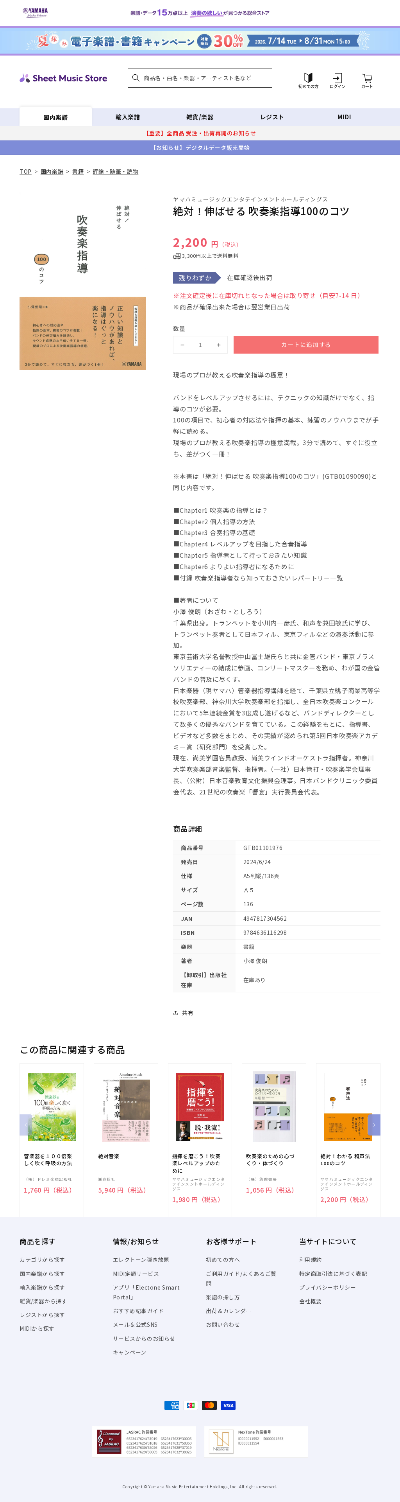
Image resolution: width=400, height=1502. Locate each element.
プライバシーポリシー (327, 1287)
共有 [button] (187, 1013)
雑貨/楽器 (199, 117)
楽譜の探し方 (223, 1297)
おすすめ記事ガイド (138, 1311)
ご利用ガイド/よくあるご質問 (241, 1278)
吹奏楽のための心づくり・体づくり (270, 1160)
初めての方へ (223, 1259)
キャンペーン (130, 1352)
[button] (200, 78)
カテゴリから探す (42, 1259)
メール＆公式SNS (135, 1324)
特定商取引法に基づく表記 (333, 1273)
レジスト (272, 117)
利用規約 (310, 1259)
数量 (179, 328)
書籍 (78, 171)
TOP (26, 171)
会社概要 (310, 1301)
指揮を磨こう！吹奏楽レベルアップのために (196, 1163)
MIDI (344, 117)
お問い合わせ (223, 1324)
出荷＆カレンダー (229, 1311)
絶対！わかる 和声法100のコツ (345, 1160)
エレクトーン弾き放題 (141, 1259)
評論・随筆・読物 (115, 171)
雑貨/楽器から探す (43, 1301)
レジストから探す (42, 1315)
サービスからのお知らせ (144, 1338)
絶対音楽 (109, 1156)
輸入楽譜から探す (42, 1287)
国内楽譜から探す (42, 1273)
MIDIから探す (37, 1328)
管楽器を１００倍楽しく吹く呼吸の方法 (48, 1160)
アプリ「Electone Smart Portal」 (146, 1292)
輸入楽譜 (128, 117)
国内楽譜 (55, 117)
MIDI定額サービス (136, 1273)
